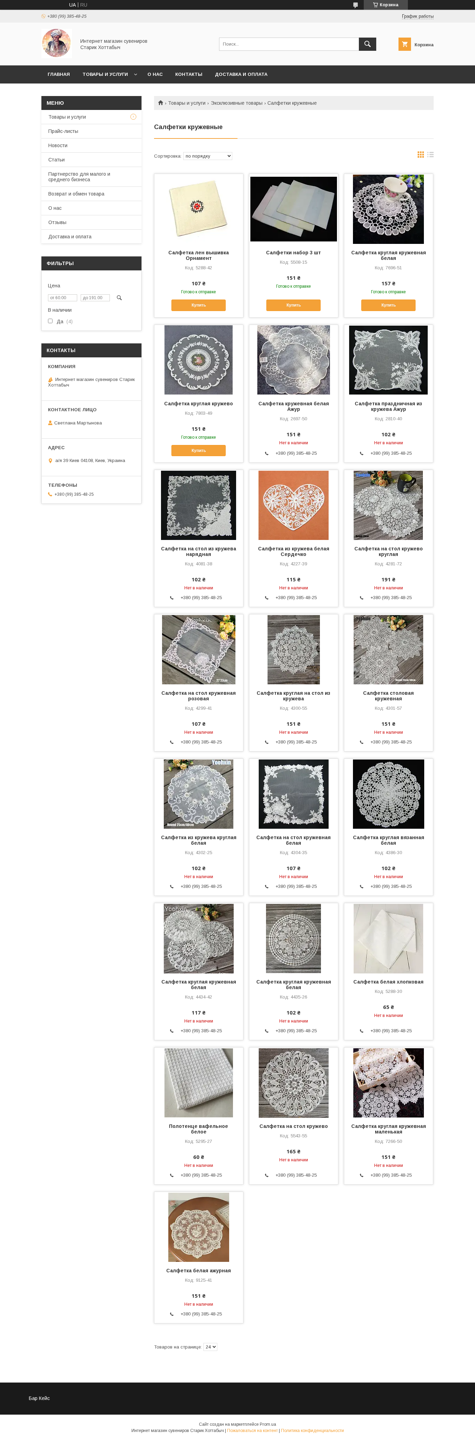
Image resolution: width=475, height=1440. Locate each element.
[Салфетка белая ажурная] (198, 1227)
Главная (59, 74)
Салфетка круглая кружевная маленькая (388, 1129)
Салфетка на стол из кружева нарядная (198, 551)
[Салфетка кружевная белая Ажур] (293, 360)
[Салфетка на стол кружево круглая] (388, 505)
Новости (57, 145)
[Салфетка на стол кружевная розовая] (198, 649)
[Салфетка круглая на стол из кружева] (293, 649)
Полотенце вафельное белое (198, 1129)
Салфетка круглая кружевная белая (388, 255)
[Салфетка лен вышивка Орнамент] (198, 209)
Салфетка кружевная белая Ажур (293, 406)
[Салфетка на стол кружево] (293, 1082)
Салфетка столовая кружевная (388, 695)
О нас (155, 74)
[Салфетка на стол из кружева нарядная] (198, 505)
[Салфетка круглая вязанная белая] (388, 793)
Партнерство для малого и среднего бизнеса (79, 176)
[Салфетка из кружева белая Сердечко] (293, 505)
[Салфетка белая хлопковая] (388, 938)
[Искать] (367, 44)
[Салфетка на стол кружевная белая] (293, 793)
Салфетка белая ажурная (198, 1270)
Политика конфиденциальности (312, 1430)
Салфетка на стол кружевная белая (293, 840)
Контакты (188, 74)
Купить (199, 305)
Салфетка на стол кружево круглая (388, 551)
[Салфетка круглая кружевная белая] (388, 209)
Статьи (56, 159)
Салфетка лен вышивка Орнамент (198, 255)
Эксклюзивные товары (237, 103)
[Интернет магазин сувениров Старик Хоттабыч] (56, 56)
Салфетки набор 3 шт (293, 252)
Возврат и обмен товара (76, 194)
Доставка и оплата (241, 74)
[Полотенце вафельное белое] (198, 1082)
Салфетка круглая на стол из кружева (293, 695)
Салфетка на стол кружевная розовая (198, 695)
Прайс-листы (63, 131)
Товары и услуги (105, 74)
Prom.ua (268, 1424)
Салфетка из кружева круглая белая (198, 840)
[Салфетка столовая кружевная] (388, 649)
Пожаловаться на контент (252, 1430)
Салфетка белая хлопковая (388, 982)
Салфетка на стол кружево (293, 1126)
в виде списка (430, 156)
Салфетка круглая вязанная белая (388, 840)
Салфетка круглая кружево (198, 403)
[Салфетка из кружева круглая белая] (198, 793)
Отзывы (57, 222)
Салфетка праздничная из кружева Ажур (388, 406)
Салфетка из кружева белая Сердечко (293, 551)
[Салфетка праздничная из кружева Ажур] (388, 360)
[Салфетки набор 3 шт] (293, 209)
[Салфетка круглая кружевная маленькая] (388, 1082)
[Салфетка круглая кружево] (198, 360)
